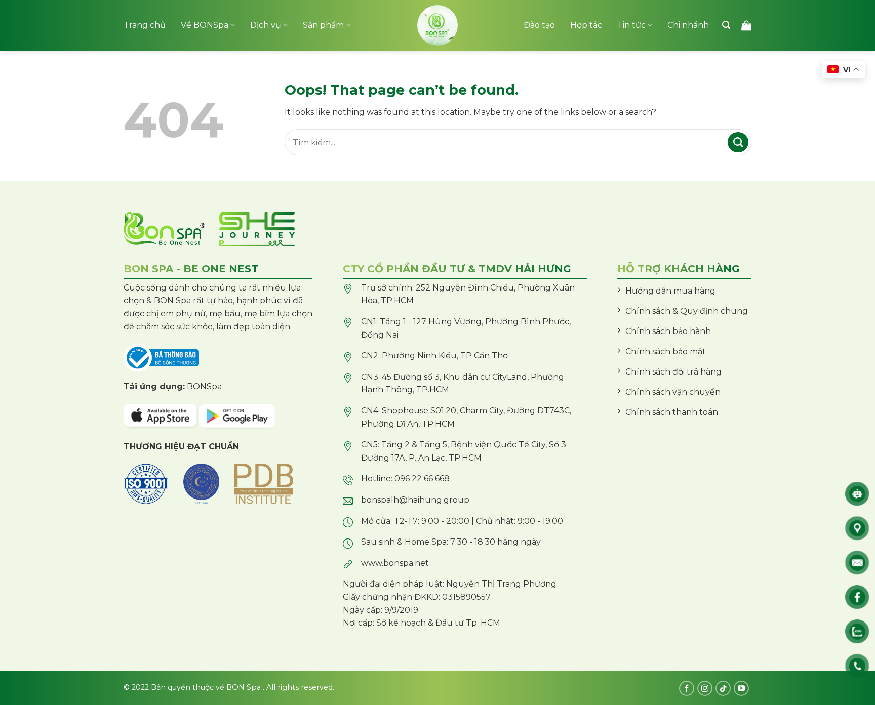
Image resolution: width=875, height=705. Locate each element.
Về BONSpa (204, 25)
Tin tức (631, 25)
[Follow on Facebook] (686, 688)
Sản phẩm (323, 25)
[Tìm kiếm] (726, 25)
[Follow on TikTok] (723, 688)
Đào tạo (539, 25)
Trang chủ (145, 25)
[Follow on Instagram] (704, 688)
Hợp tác (586, 25)
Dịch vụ (265, 25)
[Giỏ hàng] (746, 25)
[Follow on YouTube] (741, 688)
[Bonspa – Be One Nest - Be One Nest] (437, 25)
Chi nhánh (688, 25)
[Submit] (738, 142)
